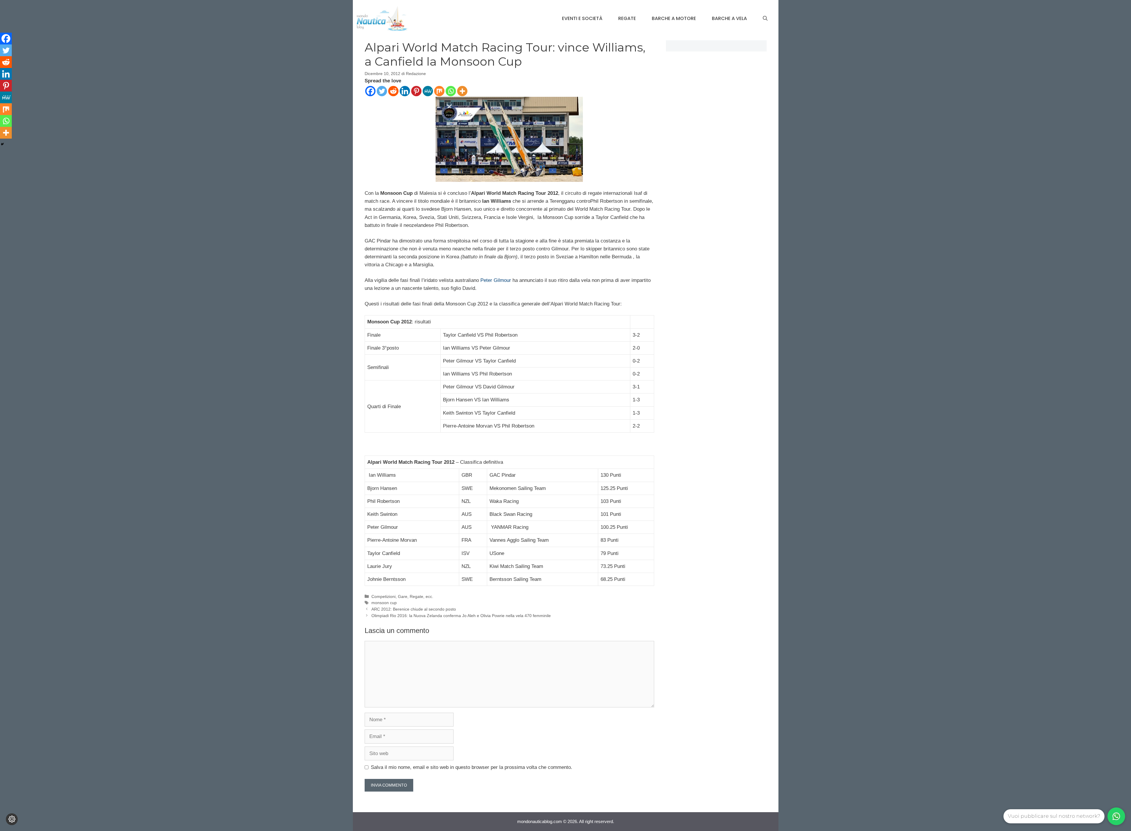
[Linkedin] (405, 91)
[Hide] (2, 144)
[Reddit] (393, 91)
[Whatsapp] (451, 91)
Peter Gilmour (495, 280)
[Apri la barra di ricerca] (765, 18)
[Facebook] (370, 91)
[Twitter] (382, 91)
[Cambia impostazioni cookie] (12, 819)
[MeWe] (428, 91)
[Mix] (439, 91)
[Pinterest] (416, 91)
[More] (462, 91)
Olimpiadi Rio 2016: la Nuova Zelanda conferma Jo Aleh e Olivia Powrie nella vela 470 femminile (461, 615)
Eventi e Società (582, 18)
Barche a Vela (729, 18)
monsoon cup (384, 602)
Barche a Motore (674, 18)
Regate (627, 18)
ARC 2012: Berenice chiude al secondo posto (413, 609)
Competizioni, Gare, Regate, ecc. (402, 596)
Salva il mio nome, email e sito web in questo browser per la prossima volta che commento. (471, 767)
